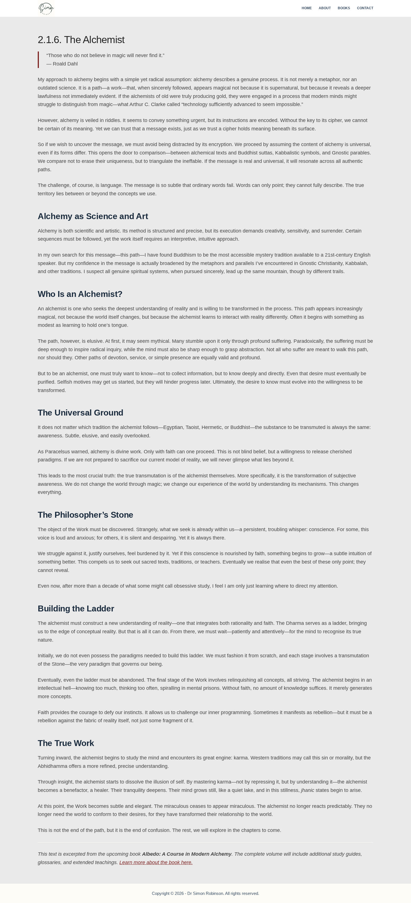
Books (344, 8)
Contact (365, 8)
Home (307, 8)
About (325, 8)
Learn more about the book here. (156, 862)
